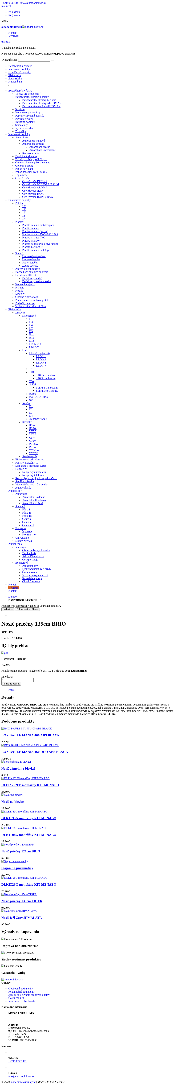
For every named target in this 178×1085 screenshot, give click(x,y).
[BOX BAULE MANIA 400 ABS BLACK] (26, 728)
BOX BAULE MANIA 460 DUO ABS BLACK (34, 752)
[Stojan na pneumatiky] (14, 861)
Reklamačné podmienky (21, 991)
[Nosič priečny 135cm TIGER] (19, 894)
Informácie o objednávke (22, 1001)
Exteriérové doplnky (19, 72)
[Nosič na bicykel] (12, 794)
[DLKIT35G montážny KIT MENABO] (24, 811)
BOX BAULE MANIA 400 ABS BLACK (30, 735)
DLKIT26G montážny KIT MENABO (28, 884)
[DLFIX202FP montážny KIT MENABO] (25, 778)
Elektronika (14, 75)
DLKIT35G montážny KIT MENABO (28, 818)
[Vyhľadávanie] (52, 60)
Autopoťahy (15, 78)
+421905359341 (10, 2)
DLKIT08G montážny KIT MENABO (28, 835)
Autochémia (15, 81)
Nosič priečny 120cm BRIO (20, 851)
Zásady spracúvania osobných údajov (29, 994)
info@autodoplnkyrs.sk (33, 2)
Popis (11, 689)
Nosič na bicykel (13, 801)
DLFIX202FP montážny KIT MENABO (30, 785)
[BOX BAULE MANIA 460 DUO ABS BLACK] (30, 745)
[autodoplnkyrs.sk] (12, 979)
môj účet (6, 6)
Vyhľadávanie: (9, 59)
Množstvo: (7, 676)
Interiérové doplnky (19, 69)
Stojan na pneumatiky (17, 868)
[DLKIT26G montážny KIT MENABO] (24, 877)
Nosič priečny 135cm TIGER (21, 901)
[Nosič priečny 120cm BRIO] (18, 844)
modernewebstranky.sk (22, 1081)
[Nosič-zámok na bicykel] (16, 761)
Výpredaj (13, 35)
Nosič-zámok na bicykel (18, 768)
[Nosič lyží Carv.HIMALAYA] (19, 910)
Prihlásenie (14, 11)
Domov (12, 596)
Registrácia (14, 15)
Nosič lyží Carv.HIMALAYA (21, 917)
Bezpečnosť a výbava (20, 65)
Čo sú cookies (16, 997)
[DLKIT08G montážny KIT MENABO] (24, 828)
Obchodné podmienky (20, 988)
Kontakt (12, 32)
